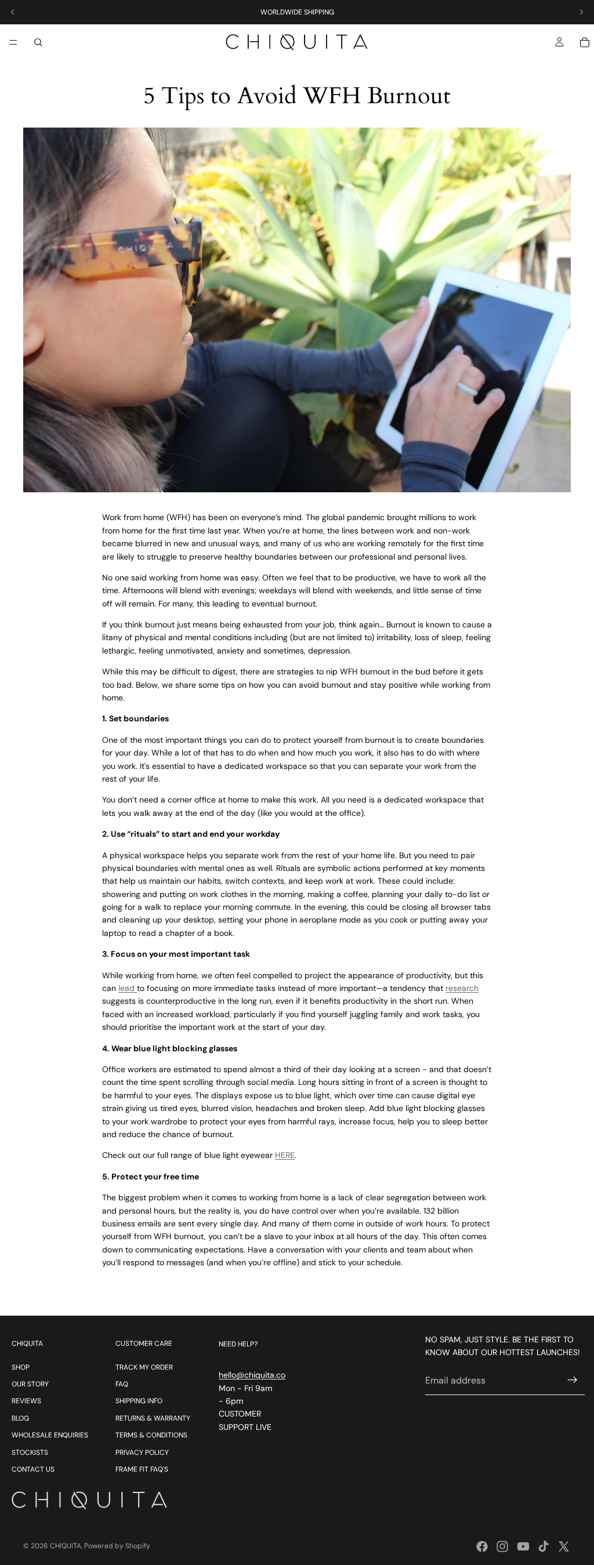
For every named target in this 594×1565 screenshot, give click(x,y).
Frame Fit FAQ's (141, 1469)
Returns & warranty (152, 1418)
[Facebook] (482, 1546)
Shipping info (138, 1401)
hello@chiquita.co (252, 1375)
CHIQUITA (65, 1546)
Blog (20, 1418)
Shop (21, 1367)
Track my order (144, 1367)
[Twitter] (564, 1546)
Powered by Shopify (117, 1546)
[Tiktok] (543, 1546)
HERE (285, 1155)
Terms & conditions (151, 1435)
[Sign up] (572, 1380)
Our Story (30, 1384)
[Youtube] (523, 1546)
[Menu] (13, 42)
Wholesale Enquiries (50, 1435)
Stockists (30, 1452)
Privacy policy (142, 1452)
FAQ (121, 1384)
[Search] (38, 42)
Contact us (33, 1469)
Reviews (26, 1401)
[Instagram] (502, 1546)
